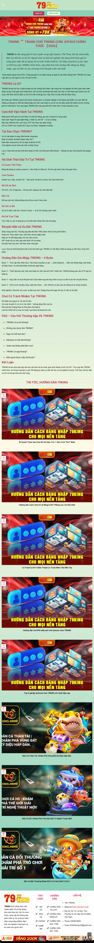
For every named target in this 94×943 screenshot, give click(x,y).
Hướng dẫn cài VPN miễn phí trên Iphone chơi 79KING (47, 630)
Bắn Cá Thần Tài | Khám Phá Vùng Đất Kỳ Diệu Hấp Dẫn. (47, 756)
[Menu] (3, 5)
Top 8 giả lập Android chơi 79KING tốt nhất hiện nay (47, 693)
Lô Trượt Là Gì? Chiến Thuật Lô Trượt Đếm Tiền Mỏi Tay (47, 567)
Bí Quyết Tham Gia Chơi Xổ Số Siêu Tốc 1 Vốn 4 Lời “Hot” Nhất (47, 442)
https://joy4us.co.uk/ (80, 907)
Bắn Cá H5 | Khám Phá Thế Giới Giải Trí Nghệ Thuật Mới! (47, 818)
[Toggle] (4, 322)
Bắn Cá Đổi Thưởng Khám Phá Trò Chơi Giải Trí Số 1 (47, 881)
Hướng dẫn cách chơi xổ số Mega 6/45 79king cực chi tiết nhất (47, 505)
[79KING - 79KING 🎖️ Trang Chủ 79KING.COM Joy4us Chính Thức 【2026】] (47, 5)
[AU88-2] (70, 938)
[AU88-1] (23, 938)
